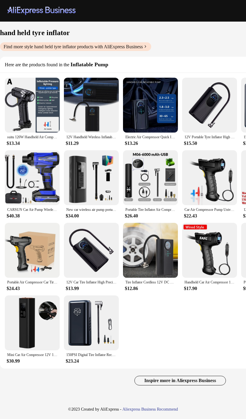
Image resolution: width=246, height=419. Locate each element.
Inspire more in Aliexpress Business (180, 380)
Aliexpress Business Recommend (150, 409)
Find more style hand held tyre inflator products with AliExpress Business (73, 46)
